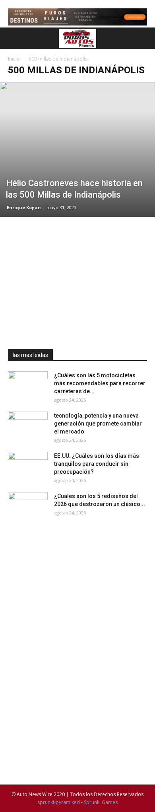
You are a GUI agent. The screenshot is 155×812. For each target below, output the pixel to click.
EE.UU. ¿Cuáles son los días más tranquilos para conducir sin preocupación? (96, 464)
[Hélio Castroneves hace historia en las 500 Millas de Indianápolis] (77, 149)
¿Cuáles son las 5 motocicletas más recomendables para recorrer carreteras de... (99, 383)
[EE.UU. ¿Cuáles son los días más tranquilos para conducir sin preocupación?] (28, 466)
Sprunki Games (101, 802)
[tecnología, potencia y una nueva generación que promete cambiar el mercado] (28, 425)
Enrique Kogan (24, 207)
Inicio (14, 58)
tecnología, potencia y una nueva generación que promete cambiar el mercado (98, 423)
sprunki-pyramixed (58, 802)
